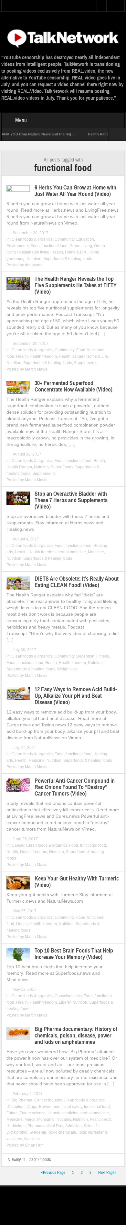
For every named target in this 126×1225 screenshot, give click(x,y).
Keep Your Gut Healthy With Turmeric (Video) (77, 881)
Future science (33, 1113)
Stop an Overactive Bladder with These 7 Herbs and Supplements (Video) (71, 500)
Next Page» (107, 1172)
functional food (55, 246)
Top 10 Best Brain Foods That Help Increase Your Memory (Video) (74, 953)
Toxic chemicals (62, 1132)
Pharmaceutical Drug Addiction (54, 1126)
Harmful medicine (63, 1113)
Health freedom (43, 356)
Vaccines (32, 1139)
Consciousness (68, 996)
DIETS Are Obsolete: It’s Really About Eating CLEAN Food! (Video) (77, 582)
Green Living (80, 246)
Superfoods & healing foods (67, 258)
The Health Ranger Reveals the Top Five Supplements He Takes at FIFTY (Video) (76, 285)
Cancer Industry (48, 1100)
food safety (72, 1106)
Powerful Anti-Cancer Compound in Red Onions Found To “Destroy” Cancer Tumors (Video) (75, 787)
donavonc (33, 265)
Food (35, 246)
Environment (17, 246)
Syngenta (37, 1132)
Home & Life (76, 252)
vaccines (14, 1139)
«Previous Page (53, 1172)
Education (85, 239)
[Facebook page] (69, 1200)
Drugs (31, 1106)
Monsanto (46, 1119)
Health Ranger (71, 356)
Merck (30, 1119)
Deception (85, 656)
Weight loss (67, 669)
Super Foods (62, 467)
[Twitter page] (59, 1200)
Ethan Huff (34, 1145)
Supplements (85, 363)
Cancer (18, 845)
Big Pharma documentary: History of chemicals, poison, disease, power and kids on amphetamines (76, 1035)
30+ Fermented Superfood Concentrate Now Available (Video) (73, 386)
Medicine (96, 552)
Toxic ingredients (93, 1132)
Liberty (64, 1002)
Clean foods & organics (32, 239)
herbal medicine (72, 552)
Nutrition (33, 258)
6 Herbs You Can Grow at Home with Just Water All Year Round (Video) (75, 190)
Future (12, 1113)
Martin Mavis (36, 369)
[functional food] (63, 37)
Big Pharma (22, 1100)
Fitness (102, 656)
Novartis (64, 1119)
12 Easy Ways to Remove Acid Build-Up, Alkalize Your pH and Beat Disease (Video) (76, 695)
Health (57, 252)
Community (64, 239)
